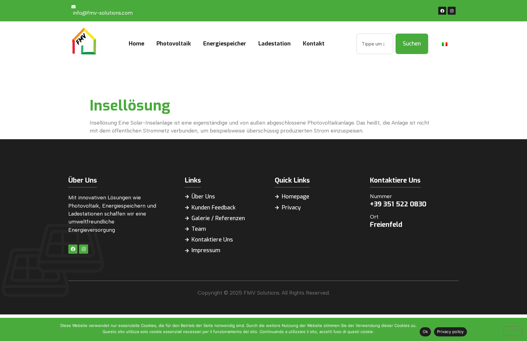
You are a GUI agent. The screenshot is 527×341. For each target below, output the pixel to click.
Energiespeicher (224, 43)
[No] (513, 331)
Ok (425, 331)
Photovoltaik (173, 43)
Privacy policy (450, 331)
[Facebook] (442, 11)
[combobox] (375, 44)
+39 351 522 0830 (398, 204)
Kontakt (313, 43)
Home (136, 43)
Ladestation (274, 43)
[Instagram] (452, 11)
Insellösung (130, 105)
